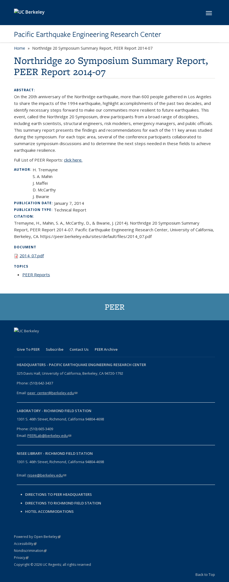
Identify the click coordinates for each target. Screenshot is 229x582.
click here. (73, 160)
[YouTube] (51, 340)
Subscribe (54, 349)
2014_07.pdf (32, 255)
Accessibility (25, 543)
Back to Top (205, 574)
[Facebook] (19, 340)
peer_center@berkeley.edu (52, 392)
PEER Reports (36, 274)
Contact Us (79, 349)
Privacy (21, 557)
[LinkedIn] (41, 340)
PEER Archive (106, 349)
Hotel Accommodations (49, 511)
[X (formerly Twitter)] (30, 340)
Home (19, 48)
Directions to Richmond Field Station (63, 503)
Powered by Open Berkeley (37, 536)
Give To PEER (28, 349)
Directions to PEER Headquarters (59, 494)
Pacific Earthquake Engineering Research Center (87, 34)
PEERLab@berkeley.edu (49, 435)
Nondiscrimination (30, 550)
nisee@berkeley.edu (46, 475)
